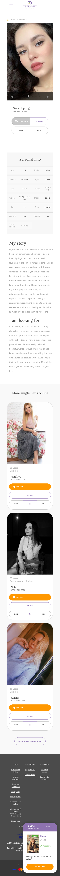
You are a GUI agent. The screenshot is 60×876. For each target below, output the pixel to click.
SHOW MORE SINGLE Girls (30, 741)
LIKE (39, 130)
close (48, 827)
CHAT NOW (23, 121)
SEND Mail (39, 121)
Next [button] (48, 97)
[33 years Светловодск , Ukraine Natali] (30, 544)
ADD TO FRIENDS (19, 19)
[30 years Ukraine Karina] (30, 654)
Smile (20, 130)
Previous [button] (12, 97)
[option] (30, 61)
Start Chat (40, 867)
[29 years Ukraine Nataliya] (30, 433)
